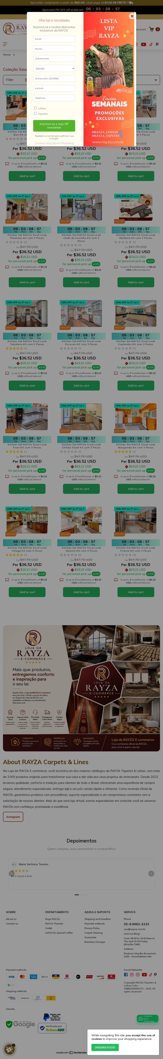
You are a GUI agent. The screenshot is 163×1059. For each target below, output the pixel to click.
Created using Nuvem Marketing (54, 143)
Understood (105, 1047)
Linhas (42, 108)
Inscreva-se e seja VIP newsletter (54, 125)
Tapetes (43, 113)
